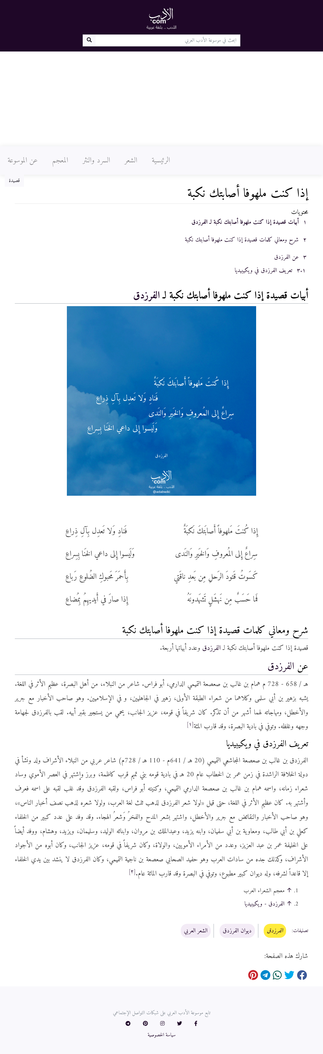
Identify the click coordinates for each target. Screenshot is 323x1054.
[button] (196, 1024)
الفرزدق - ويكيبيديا (264, 904)
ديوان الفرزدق (237, 930)
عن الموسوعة (23, 160)
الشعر (131, 160)
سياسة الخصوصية (162, 1035)
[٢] (132, 871)
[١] (190, 724)
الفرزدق (146, 296)
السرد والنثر (96, 160)
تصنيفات (300, 931)
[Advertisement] (161, 99)
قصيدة (14, 180)
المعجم (60, 160)
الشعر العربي (196, 930)
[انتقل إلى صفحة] (89, 40)
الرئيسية (161, 160)
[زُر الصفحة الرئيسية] (161, 18)
